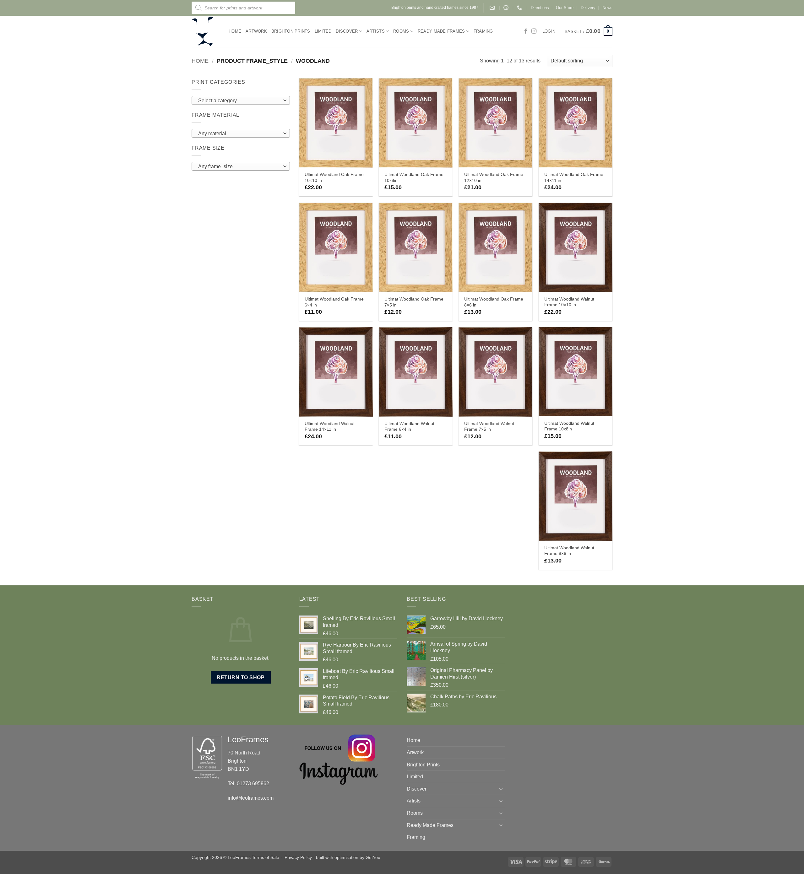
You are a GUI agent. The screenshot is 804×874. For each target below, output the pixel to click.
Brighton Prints (290, 31)
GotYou (373, 857)
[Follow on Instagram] (533, 31)
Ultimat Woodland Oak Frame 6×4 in (334, 301)
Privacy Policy (298, 857)
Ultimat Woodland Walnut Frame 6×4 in (409, 426)
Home (235, 31)
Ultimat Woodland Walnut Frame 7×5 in (489, 426)
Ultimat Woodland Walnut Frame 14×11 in (330, 426)
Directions (540, 7)
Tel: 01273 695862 (248, 783)
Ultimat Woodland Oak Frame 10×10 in (334, 177)
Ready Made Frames (441, 31)
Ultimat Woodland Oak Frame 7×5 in (413, 301)
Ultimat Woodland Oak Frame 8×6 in (493, 301)
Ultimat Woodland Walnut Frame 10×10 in (569, 301)
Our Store (564, 7)
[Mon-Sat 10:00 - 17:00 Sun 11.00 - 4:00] (506, 7)
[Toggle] (501, 788)
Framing (483, 31)
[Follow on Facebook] (525, 31)
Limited (323, 31)
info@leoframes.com (251, 798)
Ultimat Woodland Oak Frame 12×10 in (493, 177)
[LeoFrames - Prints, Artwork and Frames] (205, 31)
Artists (376, 31)
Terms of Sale (265, 857)
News (607, 7)
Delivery (588, 7)
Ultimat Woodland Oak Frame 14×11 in (573, 177)
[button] (588, 31)
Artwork (256, 31)
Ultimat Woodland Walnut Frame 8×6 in (569, 550)
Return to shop (240, 677)
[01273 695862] (520, 7)
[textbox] (239, 100)
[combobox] (241, 100)
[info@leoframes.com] (493, 7)
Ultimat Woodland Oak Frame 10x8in (413, 177)
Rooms (401, 31)
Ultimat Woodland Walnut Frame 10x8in (569, 426)
